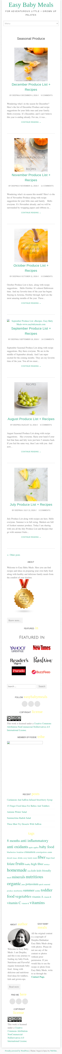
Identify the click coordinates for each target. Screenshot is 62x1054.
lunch (9, 877)
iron (29, 870)
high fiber (37, 864)
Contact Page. (38, 976)
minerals (18, 876)
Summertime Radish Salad (19, 817)
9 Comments (46, 95)
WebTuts (53, 1050)
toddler (37, 891)
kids (33, 870)
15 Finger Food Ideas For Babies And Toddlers (28, 805)
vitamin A (37, 896)
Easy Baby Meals (31, 4)
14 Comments (47, 339)
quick (41, 884)
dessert (9, 858)
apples (36, 847)
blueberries (11, 852)
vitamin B (47, 897)
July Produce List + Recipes (31, 504)
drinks (20, 858)
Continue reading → (31, 122)
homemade (17, 870)
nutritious (34, 877)
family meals (32, 858)
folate (11, 863)
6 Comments (46, 425)
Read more (14, 986)
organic (14, 883)
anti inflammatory (34, 840)
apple (31, 847)
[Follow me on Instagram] (37, 704)
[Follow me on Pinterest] (31, 704)
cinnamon (29, 852)
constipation (41, 852)
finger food (50, 858)
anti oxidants (17, 846)
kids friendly (44, 870)
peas (23, 884)
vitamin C (14, 902)
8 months (13, 840)
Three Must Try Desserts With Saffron (24, 823)
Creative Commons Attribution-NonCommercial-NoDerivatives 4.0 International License (29, 727)
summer (28, 890)
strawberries (18, 891)
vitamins (37, 902)
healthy (27, 864)
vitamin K (25, 903)
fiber (41, 857)
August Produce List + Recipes (31, 419)
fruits (19, 863)
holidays (47, 864)
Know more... (15, 620)
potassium (32, 884)
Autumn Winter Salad (17, 811)
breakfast (20, 852)
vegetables (23, 896)
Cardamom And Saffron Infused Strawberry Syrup (29, 799)
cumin (49, 852)
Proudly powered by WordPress (17, 1050)
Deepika (15, 95)
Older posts (13, 554)
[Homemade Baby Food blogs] (24, 612)
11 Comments (46, 186)
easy (25, 858)
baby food (46, 846)
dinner (15, 858)
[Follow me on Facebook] (25, 704)
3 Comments (46, 276)
